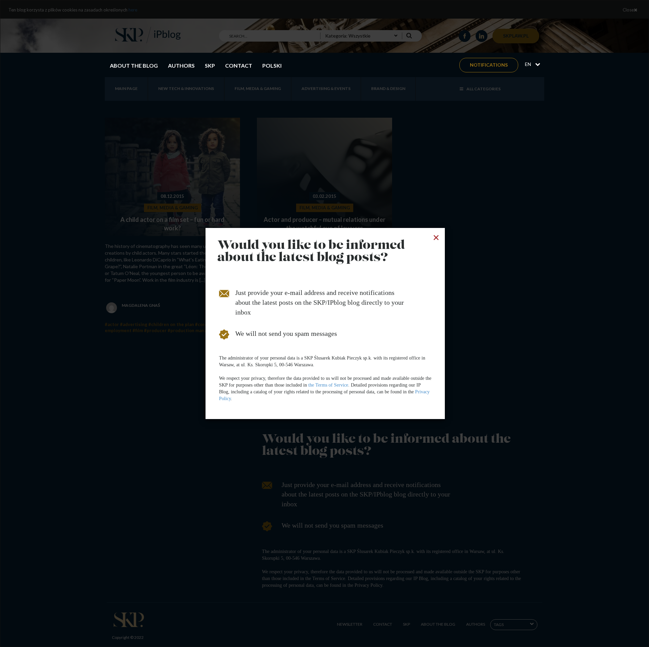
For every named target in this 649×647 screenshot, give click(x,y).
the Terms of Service (328, 385)
